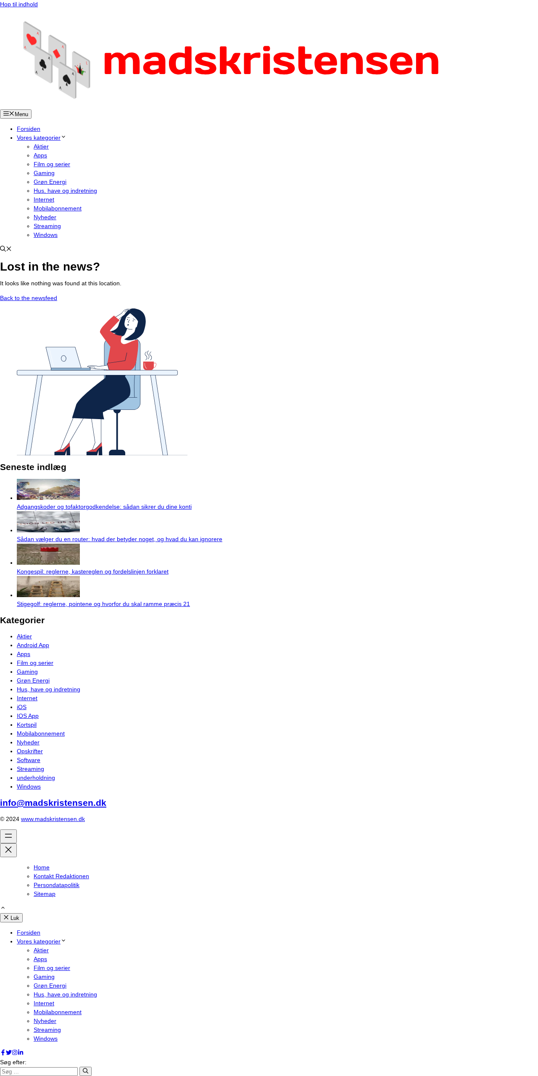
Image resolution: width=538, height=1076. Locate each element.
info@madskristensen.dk (53, 803)
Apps (40, 155)
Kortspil (27, 724)
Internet (44, 199)
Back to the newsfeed (28, 298)
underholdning (36, 777)
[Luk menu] (8, 850)
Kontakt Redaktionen (61, 876)
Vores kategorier (39, 137)
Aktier (41, 146)
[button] (6, 249)
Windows (46, 234)
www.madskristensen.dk (53, 819)
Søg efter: (13, 1062)
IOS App (28, 715)
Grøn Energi (50, 181)
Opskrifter (30, 751)
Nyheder (45, 217)
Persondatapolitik (56, 885)
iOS (21, 707)
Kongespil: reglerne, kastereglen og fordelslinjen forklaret (93, 571)
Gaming (44, 173)
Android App (33, 645)
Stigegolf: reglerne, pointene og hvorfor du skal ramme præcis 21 (103, 603)
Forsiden (28, 128)
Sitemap (44, 893)
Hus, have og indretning (65, 190)
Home (42, 867)
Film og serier (52, 164)
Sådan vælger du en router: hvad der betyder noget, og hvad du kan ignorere (119, 539)
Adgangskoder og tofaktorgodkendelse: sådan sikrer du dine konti (104, 506)
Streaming (47, 226)
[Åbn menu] (8, 836)
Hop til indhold (19, 4)
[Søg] (85, 1071)
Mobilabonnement (58, 208)
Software (28, 760)
